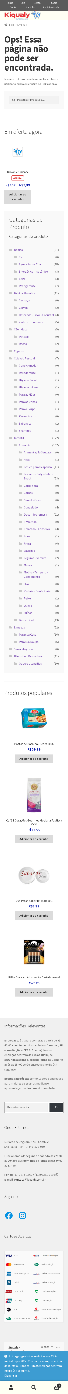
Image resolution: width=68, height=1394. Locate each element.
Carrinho (30, 7)
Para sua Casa (27, 634)
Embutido (30, 522)
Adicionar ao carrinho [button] (17, 196)
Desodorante (27, 373)
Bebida (18, 250)
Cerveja (23, 307)
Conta (13, 7)
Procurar (34, 1387)
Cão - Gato (21, 329)
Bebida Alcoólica (24, 293)
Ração (23, 344)
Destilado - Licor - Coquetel (36, 315)
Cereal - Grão (32, 500)
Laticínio (29, 550)
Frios (27, 536)
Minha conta (11, 1387)
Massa (28, 565)
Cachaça (24, 300)
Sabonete (25, 423)
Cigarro (19, 351)
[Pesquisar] (56, 1107)
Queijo (28, 606)
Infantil (19, 438)
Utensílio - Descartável (28, 656)
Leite (22, 279)
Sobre (54, 2)
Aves (27, 459)
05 (20, 257)
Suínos (28, 613)
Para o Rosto (27, 416)
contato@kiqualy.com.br (30, 1179)
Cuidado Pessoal (24, 358)
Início (10, 2)
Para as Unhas (28, 402)
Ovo (26, 584)
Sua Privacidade (51, 7)
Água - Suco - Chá (30, 264)
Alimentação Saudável (38, 452)
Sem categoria (23, 649)
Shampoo (25, 430)
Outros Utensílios (30, 663)
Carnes (28, 493)
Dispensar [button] (10, 1375)
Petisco (24, 336)
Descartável (26, 620)
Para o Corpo (27, 409)
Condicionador (28, 365)
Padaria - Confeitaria (37, 591)
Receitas (37, 2)
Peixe (27, 598)
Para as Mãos (27, 394)
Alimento (25, 445)
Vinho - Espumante (31, 322)
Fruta (27, 543)
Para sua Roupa (29, 642)
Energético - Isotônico (33, 271)
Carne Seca (31, 486)
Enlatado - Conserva (37, 529)
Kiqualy (13, 1347)
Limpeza (19, 627)
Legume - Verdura (35, 558)
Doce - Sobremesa (35, 514)
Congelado (31, 507)
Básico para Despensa (38, 467)
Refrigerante (27, 286)
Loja (23, 2)
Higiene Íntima (28, 387)
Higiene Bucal (28, 380)
